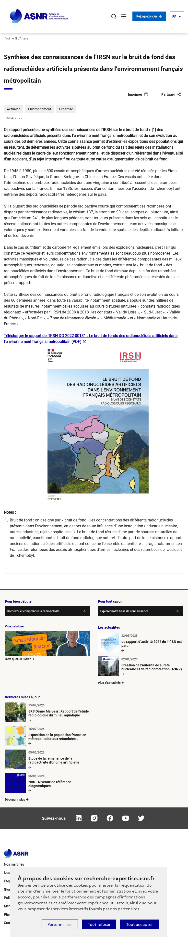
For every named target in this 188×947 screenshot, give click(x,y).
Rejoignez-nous (147, 16)
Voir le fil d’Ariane (16, 38)
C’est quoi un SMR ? (18, 659)
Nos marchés (14, 864)
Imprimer (135, 94)
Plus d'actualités (109, 683)
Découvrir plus (15, 799)
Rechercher (114, 16)
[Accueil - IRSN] (39, 16)
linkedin (78, 818)
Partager (168, 94)
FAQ (7, 881)
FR (174, 17)
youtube (125, 818)
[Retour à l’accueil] (16, 852)
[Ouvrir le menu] (124, 16)
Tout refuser (99, 924)
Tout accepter (139, 924)
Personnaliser (59, 924)
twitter (141, 818)
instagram (94, 818)
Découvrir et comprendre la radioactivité (33, 611)
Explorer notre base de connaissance (124, 611)
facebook (110, 818)
